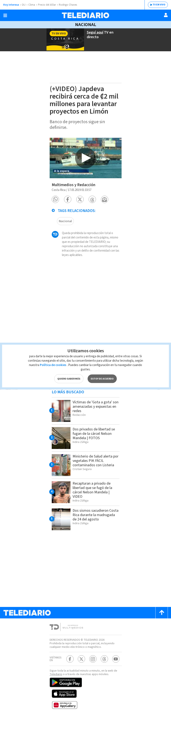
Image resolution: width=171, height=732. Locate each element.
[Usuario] (166, 15)
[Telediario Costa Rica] (85, 15)
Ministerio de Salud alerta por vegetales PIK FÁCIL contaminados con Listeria (95, 461)
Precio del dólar (47, 5)
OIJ (23, 5)
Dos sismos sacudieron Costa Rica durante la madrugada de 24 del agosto (95, 515)
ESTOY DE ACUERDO (102, 379)
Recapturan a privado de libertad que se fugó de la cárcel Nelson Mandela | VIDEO (92, 490)
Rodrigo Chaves (68, 5)
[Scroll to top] (161, 612)
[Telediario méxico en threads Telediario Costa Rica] (104, 659)
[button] (55, 199)
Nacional (85, 24)
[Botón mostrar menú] (5, 15)
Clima (31, 5)
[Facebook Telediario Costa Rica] (70, 659)
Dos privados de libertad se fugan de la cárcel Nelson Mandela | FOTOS (94, 434)
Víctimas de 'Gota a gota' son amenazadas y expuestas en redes (95, 407)
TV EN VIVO (159, 4)
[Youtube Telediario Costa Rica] (115, 659)
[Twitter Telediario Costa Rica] (81, 659)
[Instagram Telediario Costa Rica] (93, 659)
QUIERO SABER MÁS (68, 379)
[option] (86, 158)
